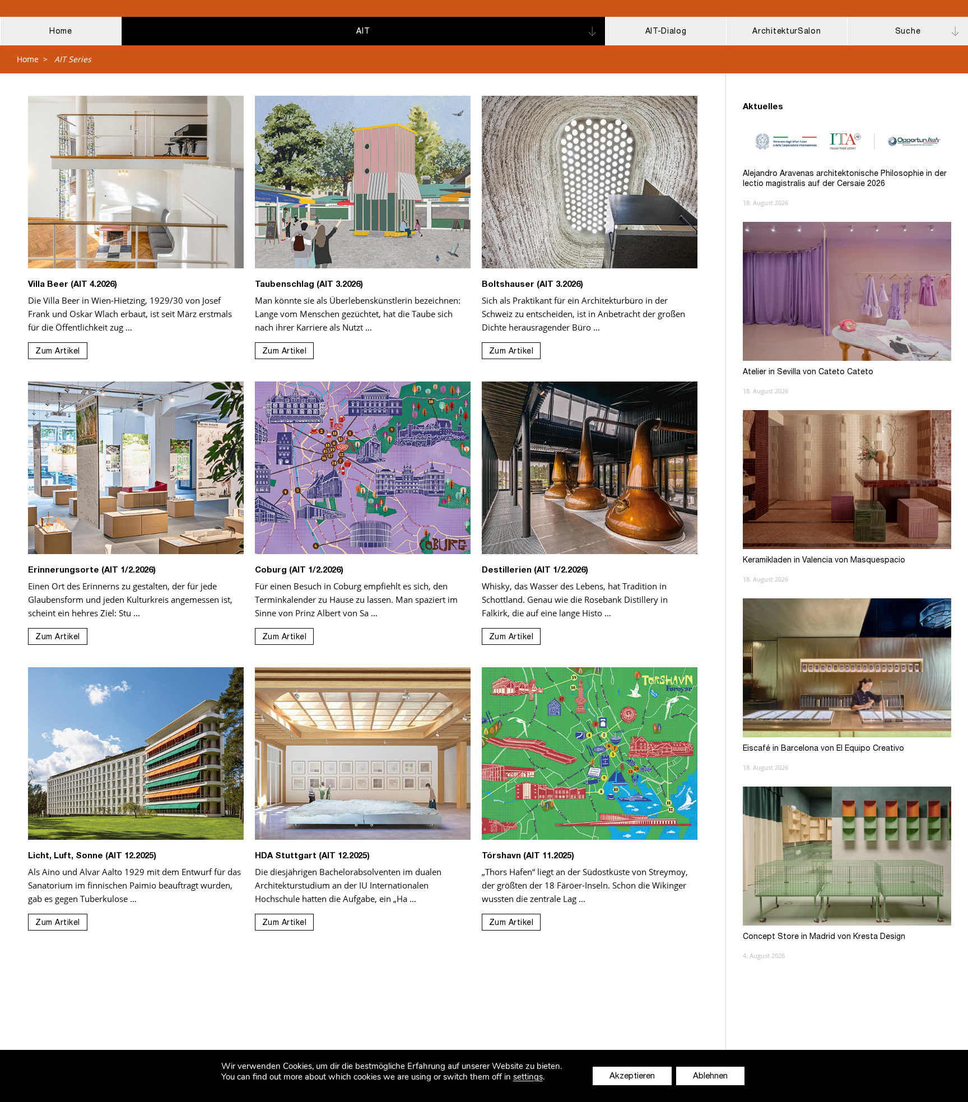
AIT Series (72, 59)
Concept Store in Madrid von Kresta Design (824, 937)
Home (28, 59)
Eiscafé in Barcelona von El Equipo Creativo (823, 749)
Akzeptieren (632, 1076)
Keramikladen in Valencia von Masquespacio (824, 561)
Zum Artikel (57, 352)
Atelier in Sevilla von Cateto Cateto (808, 372)
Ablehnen (710, 1076)
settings (528, 1077)
